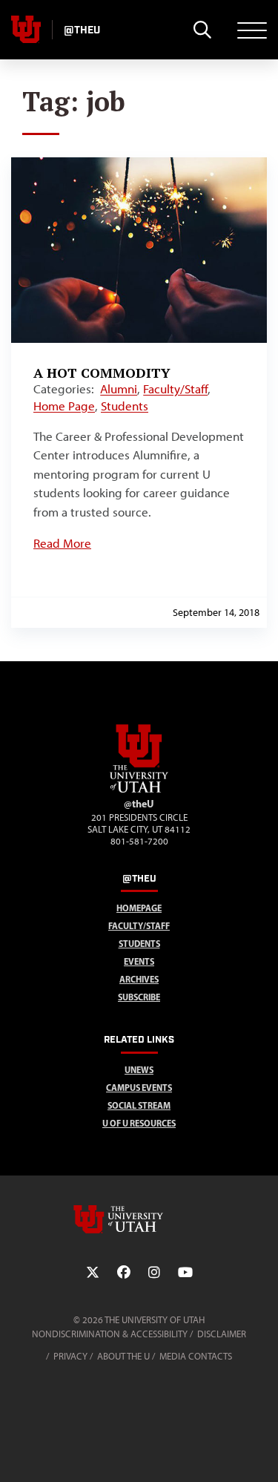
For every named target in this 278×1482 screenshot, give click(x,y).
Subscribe (139, 997)
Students (124, 406)
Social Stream (139, 1105)
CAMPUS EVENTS (139, 1087)
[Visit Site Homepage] (139, 789)
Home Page (64, 406)
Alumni (118, 388)
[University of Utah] (139, 1219)
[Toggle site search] (202, 29)
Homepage (139, 908)
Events (139, 961)
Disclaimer (221, 1334)
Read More (62, 543)
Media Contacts (195, 1356)
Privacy (70, 1356)
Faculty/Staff (175, 388)
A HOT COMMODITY (102, 372)
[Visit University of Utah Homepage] (26, 29)
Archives (139, 979)
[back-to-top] (260, 1452)
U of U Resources (139, 1123)
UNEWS (139, 1069)
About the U (123, 1356)
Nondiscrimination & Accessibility (110, 1334)
